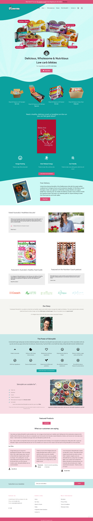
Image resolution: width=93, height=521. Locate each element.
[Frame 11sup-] (30, 290)
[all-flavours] (56, 85)
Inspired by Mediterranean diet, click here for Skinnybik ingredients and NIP (66, 407)
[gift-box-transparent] (36, 85)
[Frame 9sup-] (62, 290)
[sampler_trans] (17, 85)
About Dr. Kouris (38, 504)
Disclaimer (63, 499)
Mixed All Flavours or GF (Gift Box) (37, 104)
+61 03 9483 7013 (16, 501)
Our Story (37, 502)
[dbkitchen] (46, 290)
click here (53, 66)
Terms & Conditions (65, 504)
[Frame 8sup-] (15, 290)
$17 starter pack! (41, 2)
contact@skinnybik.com (16, 503)
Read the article (14, 282)
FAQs (39, 404)
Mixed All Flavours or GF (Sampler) (17, 102)
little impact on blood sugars (46, 311)
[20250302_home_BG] (46, 19)
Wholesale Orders (65, 507)
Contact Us (37, 512)
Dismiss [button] (65, 2)
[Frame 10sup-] (78, 290)
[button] (82, 8)
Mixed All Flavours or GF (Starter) (56, 102)
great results (70, 311)
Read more (13, 229)
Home (36, 499)
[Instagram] (11, 508)
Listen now (52, 280)
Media (36, 507)
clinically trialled (27, 400)
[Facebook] (9, 508)
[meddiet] (66, 380)
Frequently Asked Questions (41, 509)
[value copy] (76, 85)
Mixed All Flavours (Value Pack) (76, 102)
